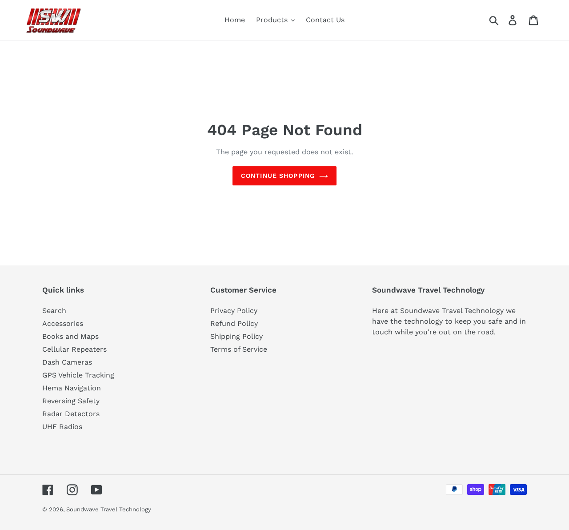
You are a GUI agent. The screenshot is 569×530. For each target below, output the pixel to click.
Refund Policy (234, 323)
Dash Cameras (67, 362)
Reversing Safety (71, 401)
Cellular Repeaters (74, 349)
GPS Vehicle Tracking (78, 375)
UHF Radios (62, 426)
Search (54, 310)
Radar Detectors (71, 414)
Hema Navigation (71, 388)
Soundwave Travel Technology (108, 509)
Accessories (62, 323)
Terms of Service (238, 349)
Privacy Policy (233, 310)
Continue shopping (278, 175)
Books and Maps (70, 336)
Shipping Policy (236, 336)
